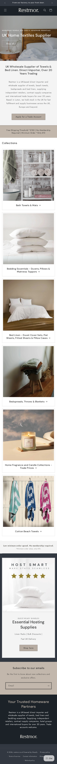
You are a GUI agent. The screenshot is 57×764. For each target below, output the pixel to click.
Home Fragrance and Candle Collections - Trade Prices (28, 466)
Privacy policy (45, 752)
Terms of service (14, 756)
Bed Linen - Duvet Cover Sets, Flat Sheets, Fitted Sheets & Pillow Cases (27, 336)
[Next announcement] (52, 3)
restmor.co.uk (18, 752)
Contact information (30, 756)
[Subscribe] (48, 685)
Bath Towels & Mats (27, 205)
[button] (5, 10)
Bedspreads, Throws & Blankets (27, 401)
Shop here (28, 648)
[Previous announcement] (5, 3)
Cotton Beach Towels (27, 531)
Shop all (10, 43)
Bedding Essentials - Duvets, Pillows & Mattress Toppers (28, 270)
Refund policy (30, 760)
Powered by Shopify (30, 752)
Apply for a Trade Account (28, 116)
